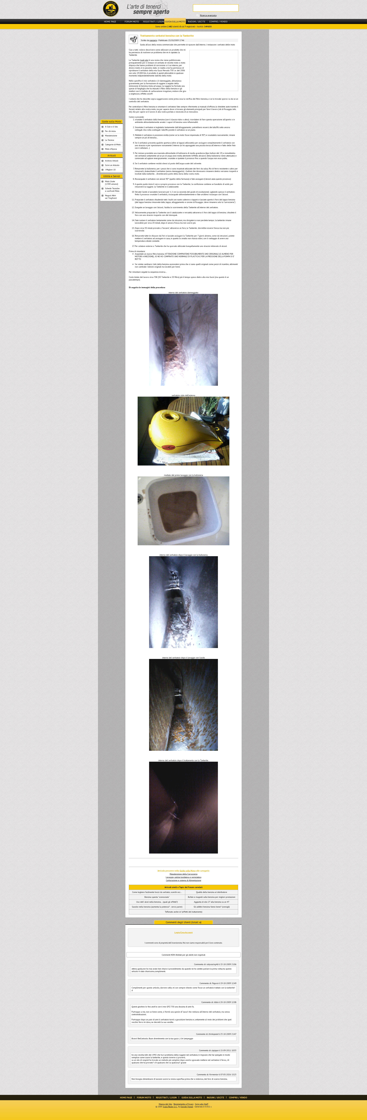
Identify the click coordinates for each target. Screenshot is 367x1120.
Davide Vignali (187, 1106)
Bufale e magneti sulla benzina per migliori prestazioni (211, 897)
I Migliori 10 (110, 169)
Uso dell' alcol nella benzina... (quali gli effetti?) (157, 902)
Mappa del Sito (165, 1104)
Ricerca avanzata (208, 15)
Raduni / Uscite (196, 21)
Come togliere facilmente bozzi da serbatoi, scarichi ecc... (157, 892)
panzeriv (153, 40)
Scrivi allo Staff (201, 1104)
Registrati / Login (153, 21)
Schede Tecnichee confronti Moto (112, 189)
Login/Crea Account (183, 932)
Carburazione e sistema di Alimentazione (183, 880)
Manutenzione (111, 135)
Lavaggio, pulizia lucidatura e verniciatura (183, 877)
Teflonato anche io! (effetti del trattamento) (183, 911)
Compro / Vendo (218, 21)
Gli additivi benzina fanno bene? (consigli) (212, 906)
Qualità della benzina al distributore (211, 892)
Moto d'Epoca (111, 149)
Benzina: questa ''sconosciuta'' (157, 897)
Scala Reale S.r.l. (170, 1106)
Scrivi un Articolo (112, 165)
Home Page (110, 21)
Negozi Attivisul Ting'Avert (111, 196)
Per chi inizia (110, 131)
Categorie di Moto (113, 144)
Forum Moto (132, 21)
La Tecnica (109, 140)
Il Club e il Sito (111, 126)
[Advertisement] (214, 70)
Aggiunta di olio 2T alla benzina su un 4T (211, 902)
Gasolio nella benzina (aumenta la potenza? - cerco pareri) (157, 906)
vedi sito (144, 60)
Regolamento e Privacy (183, 1104)
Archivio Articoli (111, 160)
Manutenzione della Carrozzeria (183, 874)
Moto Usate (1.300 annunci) (111, 182)
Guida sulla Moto (175, 21)
